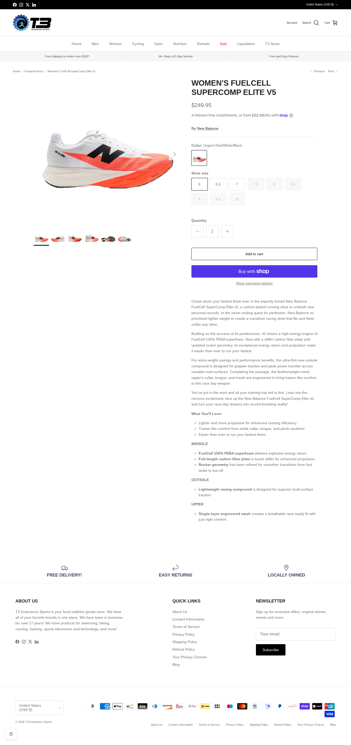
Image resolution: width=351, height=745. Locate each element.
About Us (179, 612)
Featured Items (33, 71)
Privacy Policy (183, 634)
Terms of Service (186, 627)
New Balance (207, 128)
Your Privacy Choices (189, 657)
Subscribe (271, 650)
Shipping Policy (184, 642)
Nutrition (180, 44)
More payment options (254, 283)
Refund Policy (183, 649)
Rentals (203, 44)
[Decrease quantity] (197, 231)
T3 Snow (272, 44)
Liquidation (246, 44)
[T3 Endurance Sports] (32, 22)
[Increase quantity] (227, 231)
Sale (223, 44)
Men (95, 44)
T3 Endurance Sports (38, 721)
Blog (176, 664)
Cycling (138, 44)
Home (76, 44)
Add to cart (254, 254)
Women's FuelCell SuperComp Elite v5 (71, 71)
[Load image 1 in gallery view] (107, 151)
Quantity (199, 220)
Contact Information (188, 619)
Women (115, 44)
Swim (158, 44)
